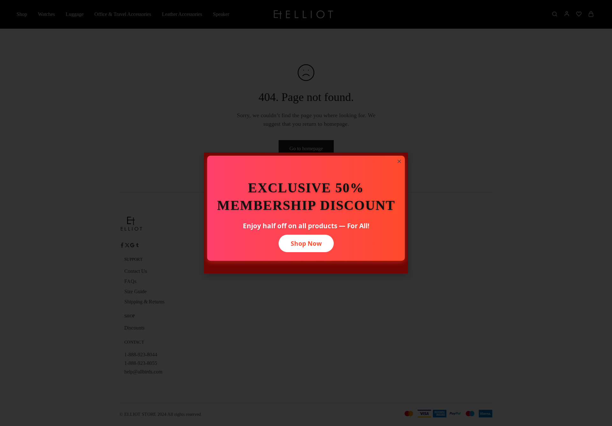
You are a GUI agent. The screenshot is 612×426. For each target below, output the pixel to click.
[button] (399, 161)
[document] (306, 213)
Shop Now (306, 243)
